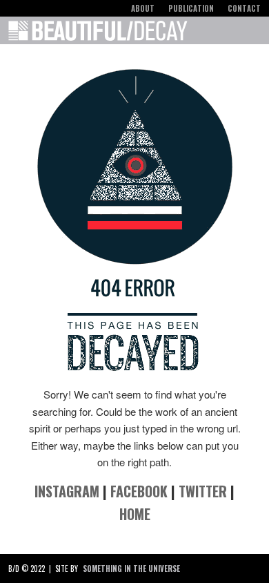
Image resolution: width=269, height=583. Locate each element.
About (143, 8)
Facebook (139, 491)
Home (134, 514)
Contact (244, 8)
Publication (191, 8)
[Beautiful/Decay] (98, 33)
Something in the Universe (131, 568)
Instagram (66, 491)
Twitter (203, 491)
